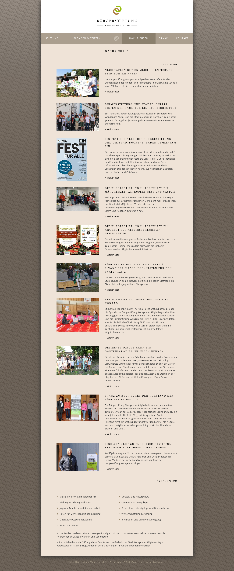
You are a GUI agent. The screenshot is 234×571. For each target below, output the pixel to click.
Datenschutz (158, 562)
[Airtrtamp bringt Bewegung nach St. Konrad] (78, 315)
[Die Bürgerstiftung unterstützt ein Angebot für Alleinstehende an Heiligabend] (78, 240)
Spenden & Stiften (87, 38)
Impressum (146, 562)
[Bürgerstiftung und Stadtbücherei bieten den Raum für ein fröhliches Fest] (78, 117)
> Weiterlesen (112, 91)
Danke (163, 38)
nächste (173, 64)
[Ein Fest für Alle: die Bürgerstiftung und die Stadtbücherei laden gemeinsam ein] (72, 159)
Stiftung (52, 38)
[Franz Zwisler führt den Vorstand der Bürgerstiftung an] (78, 408)
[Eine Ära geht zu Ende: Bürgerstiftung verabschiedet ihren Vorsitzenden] (78, 457)
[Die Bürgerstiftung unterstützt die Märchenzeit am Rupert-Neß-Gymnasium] (78, 199)
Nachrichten (138, 38)
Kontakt (182, 38)
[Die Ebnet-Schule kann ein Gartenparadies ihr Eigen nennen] (78, 360)
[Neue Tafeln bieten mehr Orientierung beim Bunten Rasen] (78, 83)
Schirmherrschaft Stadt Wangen (124, 562)
